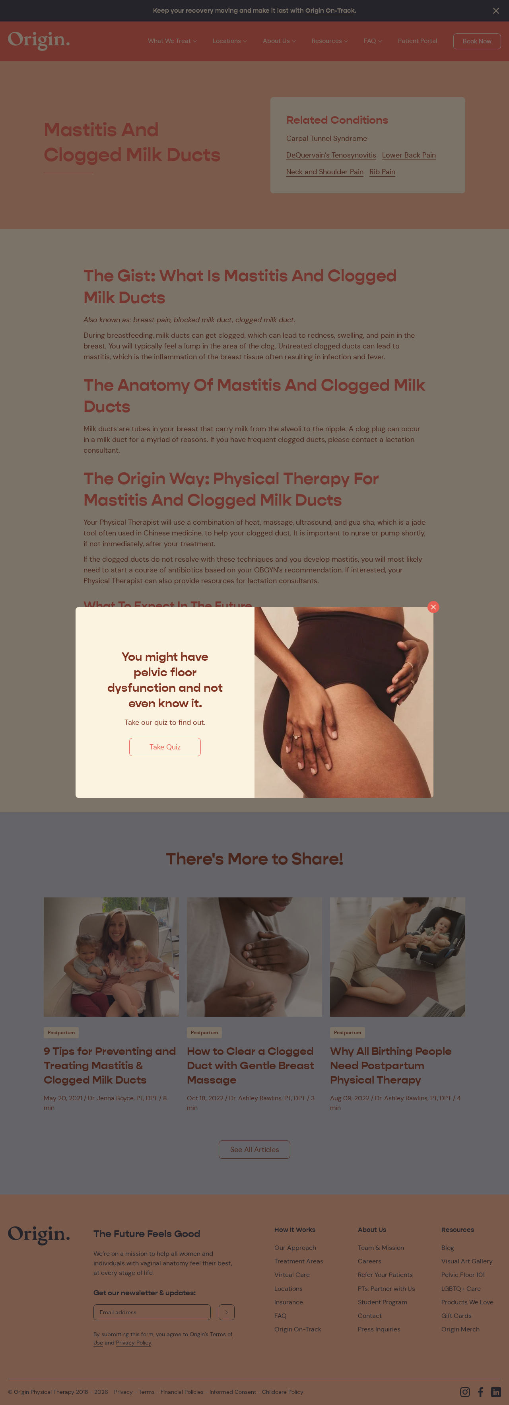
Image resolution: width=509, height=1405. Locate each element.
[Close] (433, 607)
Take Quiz (165, 747)
